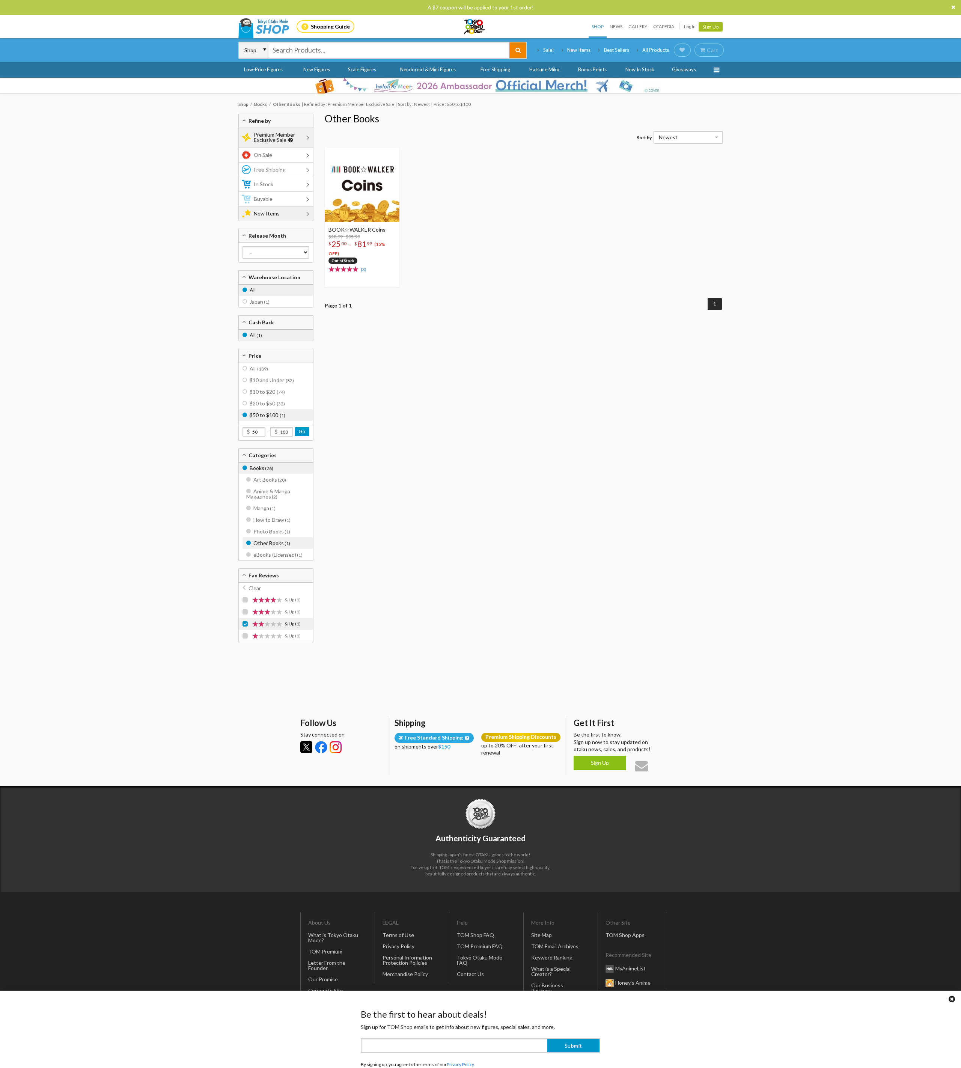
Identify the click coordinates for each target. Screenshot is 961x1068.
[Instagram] (336, 747)
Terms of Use (398, 935)
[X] (306, 747)
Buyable (263, 199)
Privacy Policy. (461, 1045)
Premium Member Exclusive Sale (274, 137)
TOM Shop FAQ (475, 935)
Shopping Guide (330, 26)
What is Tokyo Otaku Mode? (333, 937)
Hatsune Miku (544, 69)
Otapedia (663, 26)
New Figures (316, 69)
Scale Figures (362, 69)
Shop (598, 26)
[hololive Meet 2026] (480, 85)
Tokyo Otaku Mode (475, 27)
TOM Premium (325, 951)
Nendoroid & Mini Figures (428, 69)
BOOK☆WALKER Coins (357, 229)
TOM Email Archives (554, 946)
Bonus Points (592, 69)
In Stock (263, 184)
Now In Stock (639, 69)
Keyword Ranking (551, 957)
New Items (578, 50)
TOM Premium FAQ (480, 946)
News (616, 26)
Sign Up (711, 27)
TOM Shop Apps (625, 935)
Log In (690, 26)
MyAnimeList (630, 968)
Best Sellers (616, 50)
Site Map (541, 935)
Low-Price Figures (263, 69)
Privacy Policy (398, 946)
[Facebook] (321, 747)
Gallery (637, 26)
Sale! (548, 50)
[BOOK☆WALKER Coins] (362, 185)
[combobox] (389, 50)
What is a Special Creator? (551, 971)
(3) (363, 269)
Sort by (644, 137)
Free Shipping (495, 69)
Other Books (352, 119)
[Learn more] (289, 140)
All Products (655, 50)
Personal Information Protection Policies (407, 960)
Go (302, 431)
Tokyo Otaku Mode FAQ (479, 960)
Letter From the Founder (326, 965)
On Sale (263, 155)
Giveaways (684, 69)
